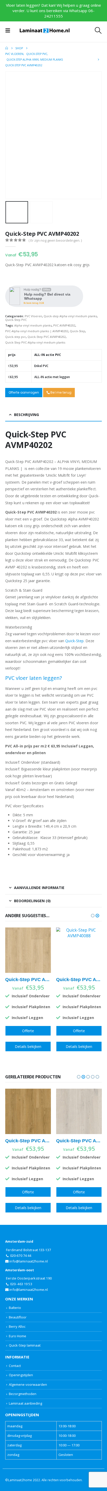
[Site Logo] (45, 30)
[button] (9, 30)
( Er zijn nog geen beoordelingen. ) (55, 240)
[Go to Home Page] (6, 48)
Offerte (28, 1030)
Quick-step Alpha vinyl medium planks (70, 316)
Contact (15, 1365)
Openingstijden (21, 1375)
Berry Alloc (17, 1326)
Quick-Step (77, 331)
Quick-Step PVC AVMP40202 (47, 336)
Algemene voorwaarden (28, 1384)
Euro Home (17, 1336)
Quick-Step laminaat (25, 1345)
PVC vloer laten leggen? (33, 677)
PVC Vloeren (33, 316)
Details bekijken (28, 1046)
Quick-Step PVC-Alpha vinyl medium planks (35, 342)
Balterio (15, 1307)
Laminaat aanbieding (25, 1403)
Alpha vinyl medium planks (33, 325)
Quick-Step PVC (16, 319)
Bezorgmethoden (22, 1393)
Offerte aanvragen (24, 392)
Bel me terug (60, 392)
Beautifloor (17, 1317)
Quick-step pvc (15, 336)
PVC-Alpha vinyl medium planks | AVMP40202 (36, 331)
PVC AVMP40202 (64, 325)
